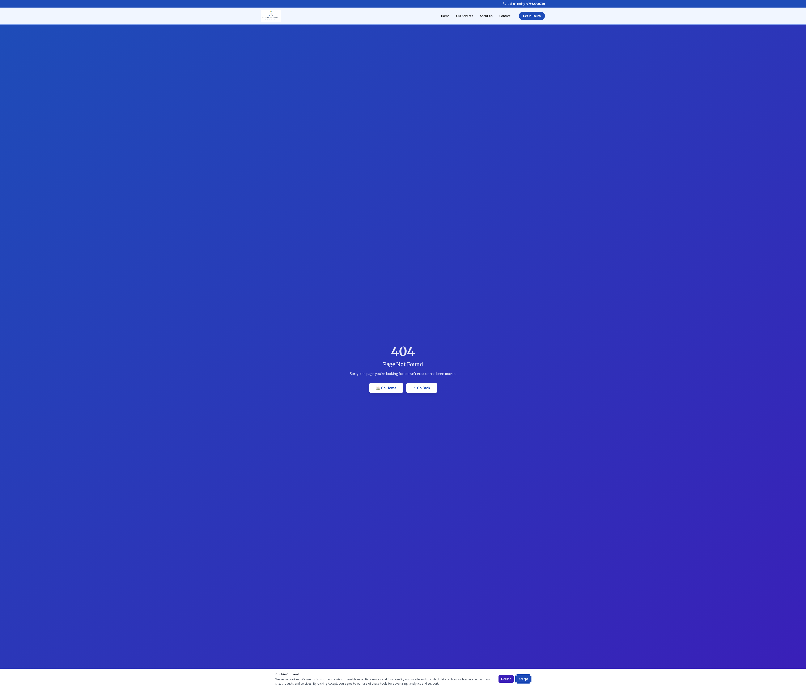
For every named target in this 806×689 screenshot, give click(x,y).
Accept (523, 679)
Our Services (464, 16)
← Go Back (421, 388)
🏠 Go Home (386, 388)
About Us (486, 16)
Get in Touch (532, 16)
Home (445, 16)
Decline (506, 679)
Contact (504, 16)
